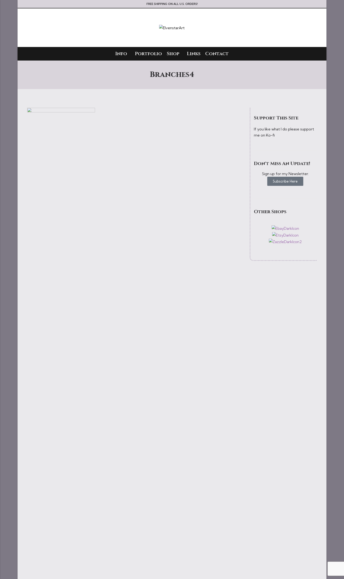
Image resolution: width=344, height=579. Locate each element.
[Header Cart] (315, 28)
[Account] (298, 27)
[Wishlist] (306, 28)
